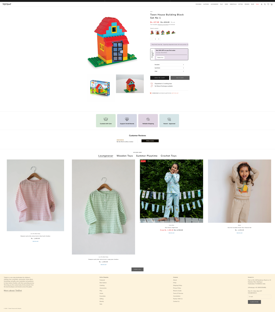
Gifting (240, 4)
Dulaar (239, 225)
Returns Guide (177, 291)
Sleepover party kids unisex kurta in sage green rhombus (103, 259)
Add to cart (160, 78)
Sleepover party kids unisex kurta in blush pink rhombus (35, 236)
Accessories (214, 4)
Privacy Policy (177, 288)
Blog (252, 4)
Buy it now (180, 77)
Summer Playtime (147, 155)
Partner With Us (178, 299)
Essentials (233, 4)
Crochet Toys (169, 155)
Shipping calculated (163, 24)
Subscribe (254, 302)
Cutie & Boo (171, 225)
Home (226, 4)
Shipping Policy (177, 285)
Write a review (150, 141)
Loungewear (105, 155)
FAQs (174, 283)
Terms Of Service (178, 293)
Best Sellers (103, 283)
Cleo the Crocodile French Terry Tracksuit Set (239, 227)
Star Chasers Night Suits (171, 227)
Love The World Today (35, 233)
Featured (198, 4)
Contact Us (176, 301)
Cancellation (176, 296)
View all (137, 269)
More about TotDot (13, 290)
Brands (247, 4)
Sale (257, 4)
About (175, 280)
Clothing (206, 4)
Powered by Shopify (16, 308)
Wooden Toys (125, 155)
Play (221, 4)
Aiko (151, 11)
